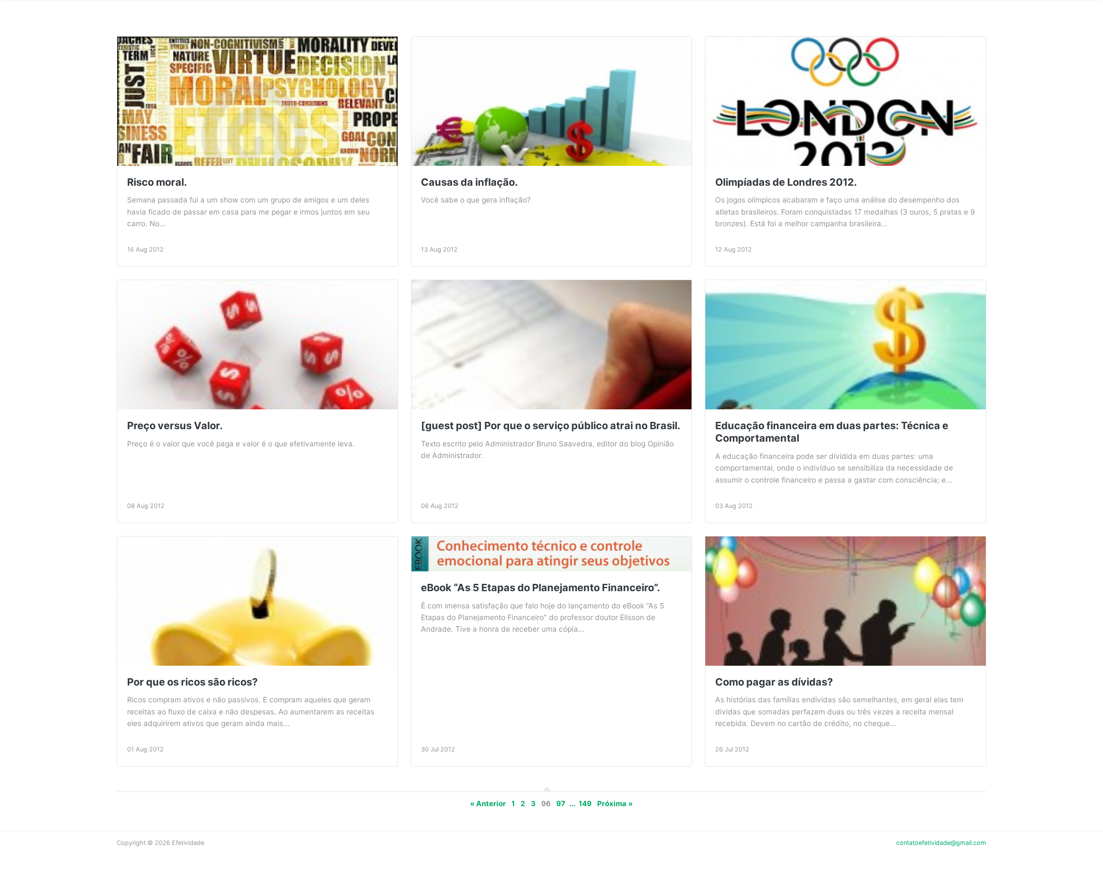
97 (560, 803)
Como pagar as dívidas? (774, 682)
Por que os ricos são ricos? (192, 682)
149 (585, 803)
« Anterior (488, 803)
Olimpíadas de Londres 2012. (786, 182)
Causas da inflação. (469, 182)
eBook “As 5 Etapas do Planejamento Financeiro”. (540, 587)
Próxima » (615, 803)
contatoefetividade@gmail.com (941, 842)
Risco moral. (157, 182)
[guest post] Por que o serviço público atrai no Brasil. (550, 425)
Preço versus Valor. (175, 425)
